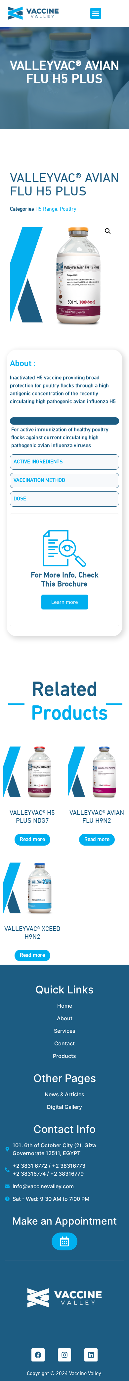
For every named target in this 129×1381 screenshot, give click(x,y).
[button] (95, 13)
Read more (32, 839)
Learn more (64, 602)
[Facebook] (38, 1354)
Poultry (68, 209)
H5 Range (46, 209)
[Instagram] (64, 1354)
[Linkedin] (91, 1354)
